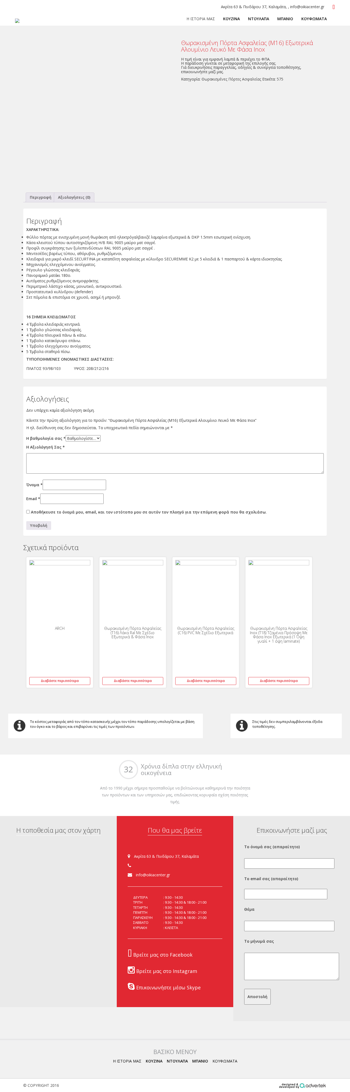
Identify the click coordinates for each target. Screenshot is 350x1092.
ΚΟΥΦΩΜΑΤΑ (314, 18)
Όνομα (34, 484)
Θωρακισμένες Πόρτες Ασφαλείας (231, 79)
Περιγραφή (40, 197)
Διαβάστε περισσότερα (60, 680)
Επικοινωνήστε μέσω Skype (168, 987)
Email (33, 498)
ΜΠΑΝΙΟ (285, 18)
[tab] (41, 197)
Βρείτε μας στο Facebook (162, 954)
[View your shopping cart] (333, 7)
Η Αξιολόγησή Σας (45, 447)
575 (280, 79)
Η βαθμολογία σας (46, 438)
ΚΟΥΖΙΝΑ (231, 18)
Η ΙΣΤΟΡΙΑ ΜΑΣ (200, 18)
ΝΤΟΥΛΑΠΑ (258, 18)
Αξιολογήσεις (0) (74, 197)
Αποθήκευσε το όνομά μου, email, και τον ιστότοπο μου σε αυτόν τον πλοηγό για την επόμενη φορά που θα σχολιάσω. (149, 512)
